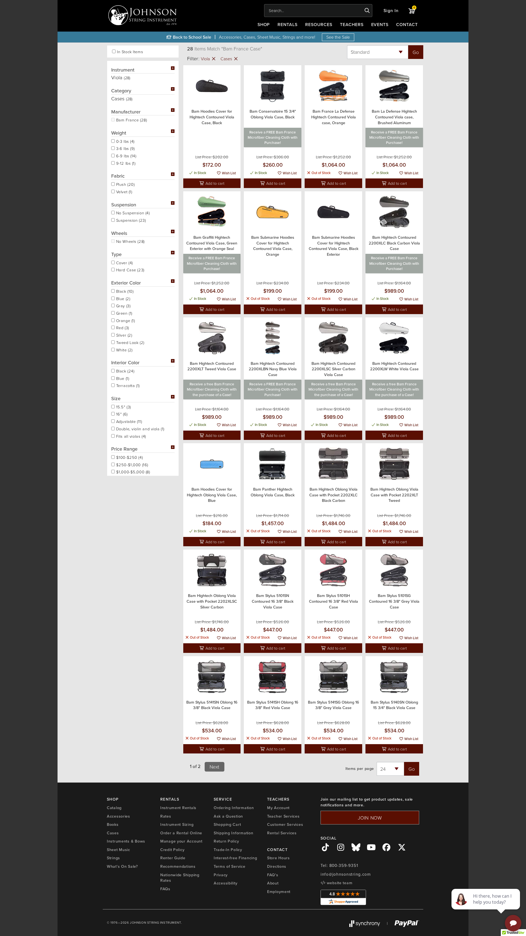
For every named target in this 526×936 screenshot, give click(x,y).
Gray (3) (122, 305)
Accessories (118, 816)
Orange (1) (125, 320)
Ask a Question (228, 816)
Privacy (221, 875)
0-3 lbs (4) (125, 140)
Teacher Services (283, 816)
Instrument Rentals (178, 807)
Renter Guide (172, 858)
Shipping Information (233, 833)
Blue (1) (122, 377)
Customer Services (285, 824)
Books (113, 824)
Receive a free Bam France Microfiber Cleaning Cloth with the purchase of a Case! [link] (212, 389)
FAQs (165, 889)
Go (416, 52)
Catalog (114, 807)
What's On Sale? (122, 866)
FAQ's (272, 875)
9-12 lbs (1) (125, 162)
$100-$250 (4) (129, 456)
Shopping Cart (227, 824)
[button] (391, 10)
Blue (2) (122, 298)
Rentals (288, 24)
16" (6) (121, 413)
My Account (278, 807)
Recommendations (178, 866)
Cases (227, 59)
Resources (318, 24)
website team (338, 883)
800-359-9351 (343, 865)
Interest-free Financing (235, 858)
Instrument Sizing (176, 824)
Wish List (228, 172)
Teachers (352, 24)
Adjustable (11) (128, 421)
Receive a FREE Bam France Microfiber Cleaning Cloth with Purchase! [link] (273, 137)
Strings (113, 858)
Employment (278, 891)
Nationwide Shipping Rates (179, 877)
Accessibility (225, 883)
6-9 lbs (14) (125, 155)
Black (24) (124, 370)
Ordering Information (234, 807)
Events (380, 24)
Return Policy (226, 841)
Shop (264, 24)
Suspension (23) (130, 219)
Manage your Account (181, 841)
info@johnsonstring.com (346, 874)
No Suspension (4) (132, 212)
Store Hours (278, 858)
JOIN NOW (370, 817)
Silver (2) (123, 334)
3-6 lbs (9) (125, 148)
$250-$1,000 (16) (131, 464)
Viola (206, 59)
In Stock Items (130, 52)
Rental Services (282, 833)
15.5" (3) (123, 406)
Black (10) (124, 290)
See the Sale (338, 37)
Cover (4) (124, 262)
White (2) (124, 349)
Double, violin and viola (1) (139, 428)
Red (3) (122, 327)
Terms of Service (229, 866)
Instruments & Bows (126, 841)
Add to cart (214, 183)
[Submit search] (367, 10)
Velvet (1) (123, 191)
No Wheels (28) (130, 240)
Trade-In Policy (228, 849)
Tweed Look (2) (129, 342)
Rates (165, 816)
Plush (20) (125, 183)
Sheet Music (118, 849)
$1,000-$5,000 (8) (132, 471)
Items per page (359, 769)
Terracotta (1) (127, 385)
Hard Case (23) (129, 269)
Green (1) (123, 312)
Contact (407, 24)
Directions (276, 866)
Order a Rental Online (181, 833)
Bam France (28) (131, 119)
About (273, 883)
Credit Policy (172, 849)
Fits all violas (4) (130, 435)
